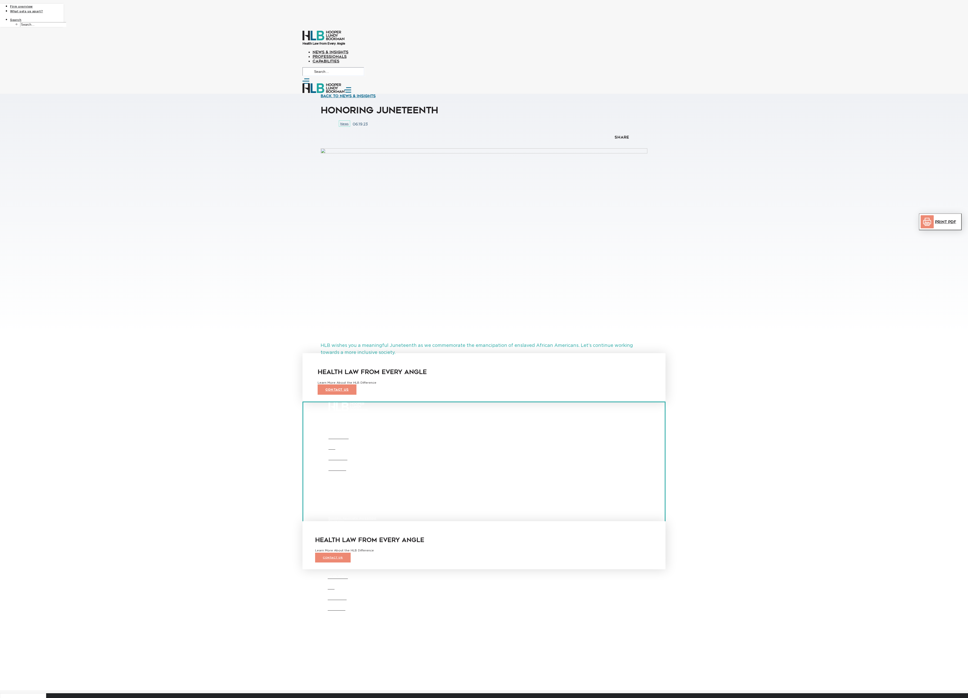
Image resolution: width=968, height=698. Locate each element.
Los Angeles (372, 499)
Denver (351, 499)
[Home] (484, 36)
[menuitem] (37, 6)
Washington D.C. (341, 511)
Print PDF (945, 222)
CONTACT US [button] (337, 389)
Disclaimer (336, 521)
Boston (334, 499)
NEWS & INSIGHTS (330, 52)
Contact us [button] (333, 557)
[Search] (333, 71)
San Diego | (337, 642)
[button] (348, 96)
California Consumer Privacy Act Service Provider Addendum (375, 524)
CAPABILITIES (326, 61)
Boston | (335, 639)
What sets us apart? (26, 11)
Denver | (349, 639)
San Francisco (362, 505)
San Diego (336, 505)
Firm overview (21, 6)
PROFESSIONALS (330, 56)
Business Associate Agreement (352, 518)
